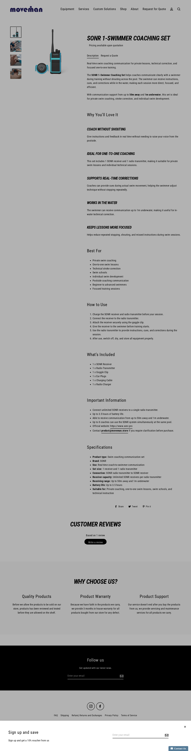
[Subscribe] (166, 735)
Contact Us (179, 748)
